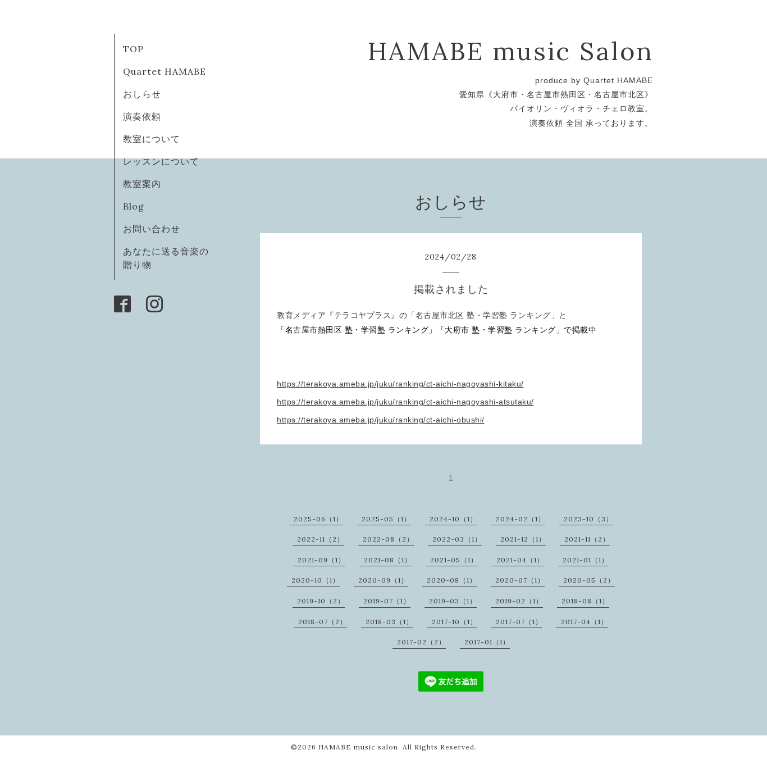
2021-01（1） (586, 560)
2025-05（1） (386, 519)
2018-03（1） (389, 621)
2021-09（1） (321, 560)
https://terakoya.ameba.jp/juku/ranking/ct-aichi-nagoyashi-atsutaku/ (405, 401)
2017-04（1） (584, 621)
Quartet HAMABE (164, 71)
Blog (133, 206)
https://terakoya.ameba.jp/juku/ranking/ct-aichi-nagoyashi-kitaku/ (400, 383)
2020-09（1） (383, 580)
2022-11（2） (320, 539)
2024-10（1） (453, 519)
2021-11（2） (587, 539)
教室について (151, 138)
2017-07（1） (519, 621)
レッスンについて (161, 161)
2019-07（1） (386, 601)
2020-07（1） (520, 580)
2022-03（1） (457, 539)
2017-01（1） (487, 642)
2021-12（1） (523, 539)
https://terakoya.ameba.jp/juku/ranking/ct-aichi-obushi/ (381, 419)
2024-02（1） (520, 519)
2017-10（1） (454, 621)
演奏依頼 (142, 116)
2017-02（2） (421, 642)
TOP (133, 48)
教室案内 (142, 183)
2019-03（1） (453, 601)
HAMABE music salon (358, 747)
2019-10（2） (321, 601)
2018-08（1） (585, 601)
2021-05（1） (454, 560)
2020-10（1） (315, 580)
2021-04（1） (520, 560)
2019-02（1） (519, 601)
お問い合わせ (151, 228)
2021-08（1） (388, 560)
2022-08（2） (388, 539)
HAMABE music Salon (510, 51)
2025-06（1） (318, 519)
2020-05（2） (589, 580)
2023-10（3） (588, 519)
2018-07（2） (322, 621)
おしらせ (142, 93)
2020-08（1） (452, 580)
